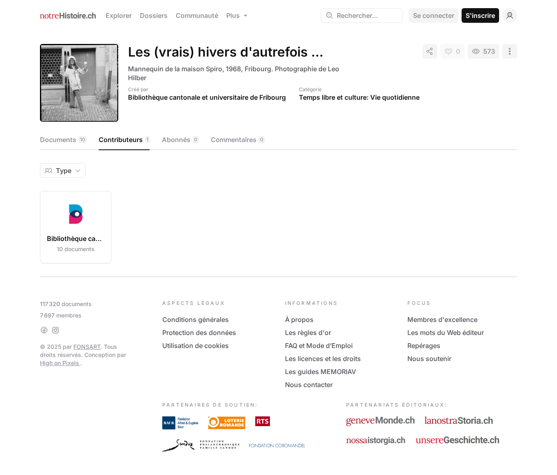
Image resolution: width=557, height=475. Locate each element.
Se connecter (433, 15)
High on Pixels (60, 362)
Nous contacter (309, 385)
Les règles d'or (308, 332)
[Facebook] (44, 330)
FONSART (87, 346)
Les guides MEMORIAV (320, 372)
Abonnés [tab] (179, 140)
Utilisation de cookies (195, 345)
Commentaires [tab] (237, 140)
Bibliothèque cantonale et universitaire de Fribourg (207, 97)
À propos (299, 319)
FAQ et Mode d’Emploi (319, 345)
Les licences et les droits (323, 359)
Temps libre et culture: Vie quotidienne (359, 97)
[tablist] (278, 140)
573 (489, 51)
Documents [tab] (62, 140)
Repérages (423, 345)
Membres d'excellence (442, 319)
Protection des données (199, 332)
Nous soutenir (429, 359)
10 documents (76, 248)
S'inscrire (480, 15)
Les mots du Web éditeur (445, 332)
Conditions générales (195, 319)
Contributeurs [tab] (123, 140)
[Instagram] (55, 330)
